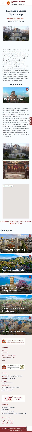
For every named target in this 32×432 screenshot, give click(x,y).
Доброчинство (18, 2)
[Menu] (2, 2)
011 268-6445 (11, 378)
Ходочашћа (5, 352)
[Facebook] (3, 421)
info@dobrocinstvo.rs (7, 383)
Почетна (4, 350)
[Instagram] (7, 421)
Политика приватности (8, 357)
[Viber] (11, 421)
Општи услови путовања (8, 355)
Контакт (4, 360)
